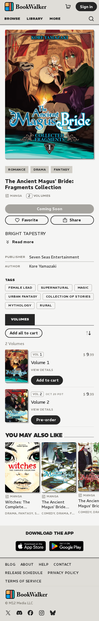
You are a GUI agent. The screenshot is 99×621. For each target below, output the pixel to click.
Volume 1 (40, 362)
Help (44, 564)
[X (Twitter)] (8, 613)
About (27, 564)
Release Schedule (24, 573)
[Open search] (91, 18)
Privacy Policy (63, 573)
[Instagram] (42, 613)
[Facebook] (30, 613)
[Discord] (19, 613)
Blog (10, 564)
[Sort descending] (88, 333)
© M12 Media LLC (19, 603)
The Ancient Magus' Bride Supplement (53, 505)
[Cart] (68, 6)
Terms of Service (23, 581)
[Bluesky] (53, 613)
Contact (63, 564)
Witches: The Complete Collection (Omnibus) (17, 505)
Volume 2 (40, 402)
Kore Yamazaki (42, 266)
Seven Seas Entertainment (54, 257)
